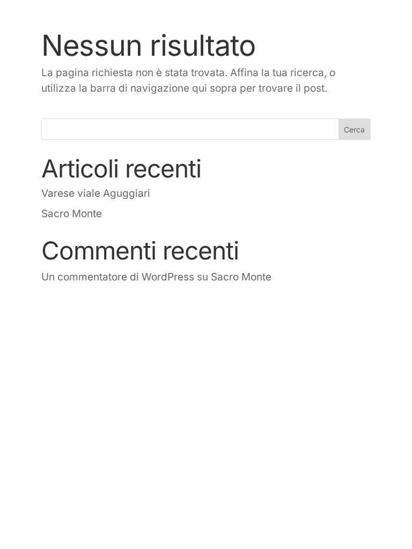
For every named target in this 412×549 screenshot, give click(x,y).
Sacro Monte (71, 213)
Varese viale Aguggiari (95, 193)
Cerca (354, 129)
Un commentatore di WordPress (117, 277)
